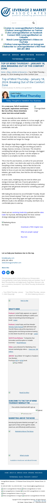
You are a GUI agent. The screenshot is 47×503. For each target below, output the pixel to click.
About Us (6, 55)
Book (25, 473)
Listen (15, 320)
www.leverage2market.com (11, 263)
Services (15, 55)
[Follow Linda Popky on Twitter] (23, 30)
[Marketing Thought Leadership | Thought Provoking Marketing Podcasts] (23, 28)
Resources (40, 55)
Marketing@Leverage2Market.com (35, 486)
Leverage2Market (26, 88)
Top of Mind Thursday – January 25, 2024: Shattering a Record (35, 293)
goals (24, 282)
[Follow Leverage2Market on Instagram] (23, 44)
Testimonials (17, 59)
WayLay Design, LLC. (29, 502)
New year (38, 282)
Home (3, 72)
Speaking (31, 473)
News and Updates (34, 280)
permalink (5, 286)
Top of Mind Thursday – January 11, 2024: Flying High (12, 293)
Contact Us (30, 59)
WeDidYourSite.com (41, 502)
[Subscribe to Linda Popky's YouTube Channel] (23, 42)
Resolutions (17, 284)
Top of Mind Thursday (28, 284)
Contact (34, 477)
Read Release (21, 343)
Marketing (24, 280)
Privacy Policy (37, 501)
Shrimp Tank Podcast (16, 327)
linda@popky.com (8, 258)
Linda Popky (17, 280)
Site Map (44, 501)
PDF (16, 360)
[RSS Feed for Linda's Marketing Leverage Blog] (23, 46)
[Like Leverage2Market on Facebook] (23, 32)
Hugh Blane (30, 282)
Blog (8, 72)
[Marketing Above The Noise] (23, 456)
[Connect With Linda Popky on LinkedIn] (23, 37)
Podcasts (27, 477)
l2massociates (34, 278)
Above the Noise (27, 55)
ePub (21, 360)
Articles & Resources (19, 72)
